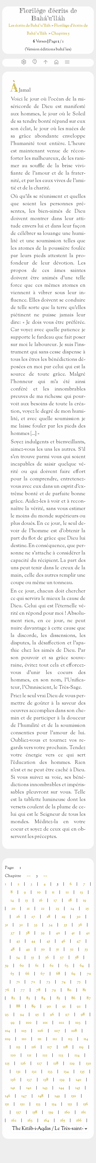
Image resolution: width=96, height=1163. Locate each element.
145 (77, 1088)
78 (38, 990)
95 (37, 1015)
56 (47, 957)
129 (72, 1063)
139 (62, 1080)
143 (45, 1088)
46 (63, 941)
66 (27, 974)
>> (45, 876)
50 (43, 949)
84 (43, 998)
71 (18, 982)
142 (28, 1088)
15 (26, 900)
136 (13, 1080)
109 (7, 1039)
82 (13, 998)
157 (18, 1112)
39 (43, 933)
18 (70, 900)
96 (52, 1015)
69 (73, 974)
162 (13, 1120)
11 (53, 892)
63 (66, 966)
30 (78, 917)
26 (18, 917)
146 (7, 1096)
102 (61, 1023)
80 (69, 990)
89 (33, 1006)
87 (89, 998)
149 (57, 1096)
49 (28, 949)
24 (72, 909)
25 (87, 909)
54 (18, 957)
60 (22, 966)
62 (51, 966)
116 (34, 1047)
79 (54, 990)
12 (67, 892)
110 (24, 1039)
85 (58, 998)
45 (48, 941)
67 (43, 974)
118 (65, 1047)
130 (88, 1063)
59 (6, 966)
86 (73, 998)
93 (7, 1015)
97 (67, 1015)
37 (13, 933)
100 (29, 1023)
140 (78, 1080)
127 (39, 1063)
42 (88, 933)
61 (36, 966)
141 (13, 1088)
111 (39, 1039)
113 (70, 1039)
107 (57, 1031)
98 (83, 1015)
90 (49, 1006)
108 (74, 1031)
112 (55, 1039)
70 (89, 974)
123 (61, 1055)
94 (22, 1015)
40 (58, 933)
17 (55, 900)
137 (29, 1080)
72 (33, 982)
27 (33, 917)
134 (66, 1072)
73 (48, 982)
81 (84, 990)
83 (28, 998)
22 (42, 909)
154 (54, 1104)
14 (12, 900)
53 (86, 949)
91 (63, 1006)
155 (70, 1104)
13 (81, 892)
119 (81, 1047)
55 (32, 957)
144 (61, 1088)
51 (57, 949)
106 (40, 1031)
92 (78, 1006)
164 (46, 1120)
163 (30, 1120)
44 (33, 941)
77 (22, 990)
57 (62, 957)
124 (77, 1055)
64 (82, 966)
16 (40, 900)
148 (40, 1096)
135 (82, 1072)
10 (39, 892)
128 (55, 1063)
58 (77, 957)
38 (28, 933)
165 (62, 1120)
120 (13, 1055)
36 (80, 925)
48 (13, 949)
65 (12, 974)
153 (38, 1104)
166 (78, 1120)
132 (34, 1072)
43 (18, 941)
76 (7, 990)
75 (78, 982)
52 (71, 949)
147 (24, 1096)
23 (57, 909)
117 (49, 1047)
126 (23, 1063)
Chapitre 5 (60, 34)
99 (13, 1023)
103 (77, 1023)
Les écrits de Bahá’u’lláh (30, 26)
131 (18, 1072)
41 (73, 933)
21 (28, 909)
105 (23, 1031)
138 (45, 1080)
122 (45, 1055)
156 (85, 1104)
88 (18, 1006)
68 (58, 974)
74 (63, 982)
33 (35, 925)
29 (63, 917)
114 (86, 1039)
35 (65, 925)
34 (50, 925)
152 (22, 1104)
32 (21, 925)
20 (13, 909)
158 (34, 1112)
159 (50, 1112)
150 (73, 1096)
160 (67, 1112)
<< (29, 876)
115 (18, 1047)
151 (7, 1104)
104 (7, 1031)
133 (50, 1072)
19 (84, 900)
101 (45, 1023)
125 (7, 1063)
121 (29, 1055)
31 (6, 925)
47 (79, 941)
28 (48, 917)
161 (83, 1112)
